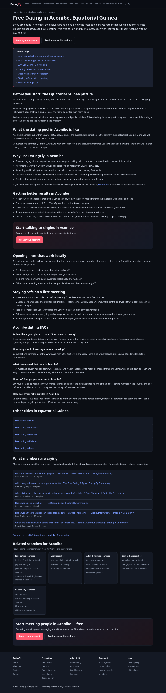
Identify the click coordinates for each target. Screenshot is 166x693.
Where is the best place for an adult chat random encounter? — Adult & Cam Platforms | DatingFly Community (69, 493)
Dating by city (25, 12)
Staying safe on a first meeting (33, 78)
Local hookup (76, 670)
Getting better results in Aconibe (34, 69)
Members (103, 674)
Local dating (47, 674)
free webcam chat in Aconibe (134, 568)
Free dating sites (49, 670)
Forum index (104, 666)
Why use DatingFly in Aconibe (32, 64)
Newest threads (106, 670)
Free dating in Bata (24, 448)
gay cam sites (21, 594)
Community (108, 3)
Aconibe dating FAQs (28, 82)
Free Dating (36, 3)
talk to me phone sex (95, 560)
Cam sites (74, 666)
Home (26, 3)
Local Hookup (85, 3)
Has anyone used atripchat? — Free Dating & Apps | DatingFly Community (51, 503)
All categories (105, 662)
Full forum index (61, 535)
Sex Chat (97, 3)
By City (127, 3)
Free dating (47, 662)
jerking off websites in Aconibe (28, 560)
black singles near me (60, 568)
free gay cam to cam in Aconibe (135, 564)
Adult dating (75, 662)
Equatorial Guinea (39, 12)
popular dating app (23, 564)
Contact (16, 670)
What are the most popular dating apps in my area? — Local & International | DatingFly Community (64, 473)
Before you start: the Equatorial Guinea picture (41, 56)
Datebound (103, 184)
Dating (16, 4)
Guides (16, 674)
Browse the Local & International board (32, 535)
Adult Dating (61, 3)
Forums (118, 3)
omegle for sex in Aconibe (97, 568)
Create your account (26, 40)
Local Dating (48, 3)
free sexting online (94, 572)
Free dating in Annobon (26, 427)
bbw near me (21, 606)
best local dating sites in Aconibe (65, 560)
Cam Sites (73, 3)
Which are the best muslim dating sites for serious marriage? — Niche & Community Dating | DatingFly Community (71, 522)
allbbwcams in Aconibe (25, 610)
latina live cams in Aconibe (133, 560)
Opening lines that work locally (33, 73)
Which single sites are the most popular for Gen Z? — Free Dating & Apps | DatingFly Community (62, 483)
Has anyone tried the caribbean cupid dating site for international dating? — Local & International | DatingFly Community (74, 512)
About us (17, 666)
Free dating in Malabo (26, 441)
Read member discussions (58, 40)
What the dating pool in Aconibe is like (37, 60)
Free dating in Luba (24, 420)
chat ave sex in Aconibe (96, 564)
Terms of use (133, 666)
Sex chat (74, 674)
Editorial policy (133, 670)
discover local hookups (60, 564)
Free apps (46, 666)
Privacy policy (133, 662)
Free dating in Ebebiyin (26, 434)
